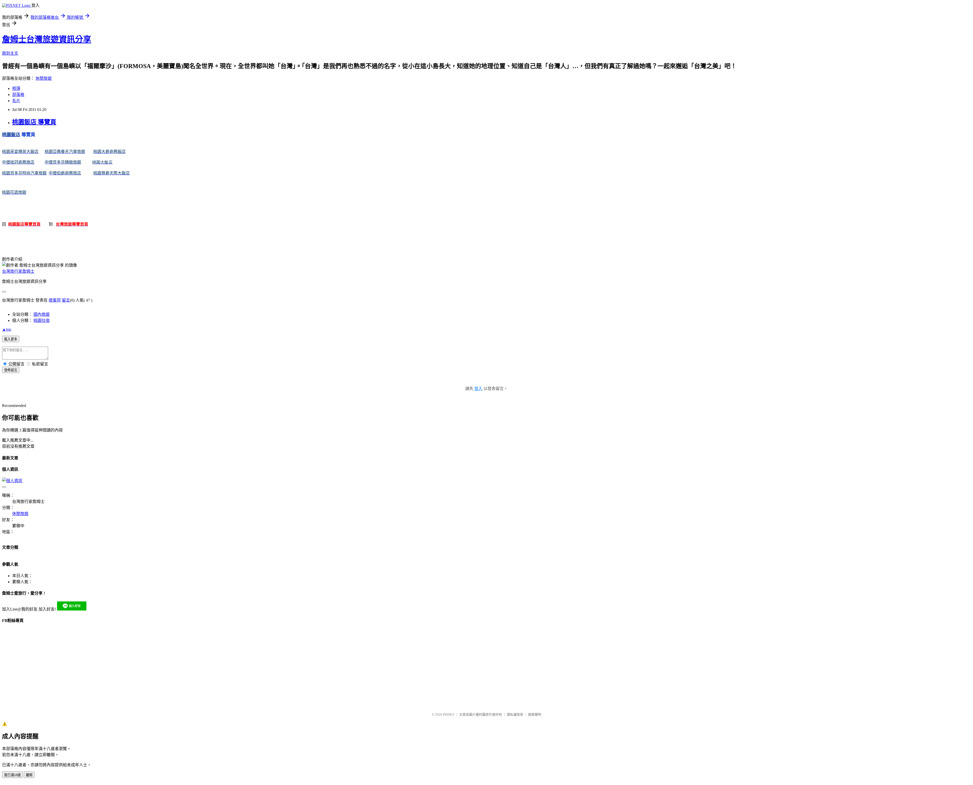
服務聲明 (534, 714)
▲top (6, 329)
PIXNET (448, 714)
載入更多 (10, 339)
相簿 (16, 88)
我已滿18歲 (12, 775)
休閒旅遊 (43, 78)
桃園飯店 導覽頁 (34, 122)
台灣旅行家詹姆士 (18, 271)
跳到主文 (10, 53)
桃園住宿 (41, 320)
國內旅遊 (41, 314)
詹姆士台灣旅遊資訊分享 (46, 39)
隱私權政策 (515, 714)
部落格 (18, 94)
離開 (29, 775)
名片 (16, 101)
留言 (66, 300)
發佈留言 (10, 370)
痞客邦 (55, 300)
